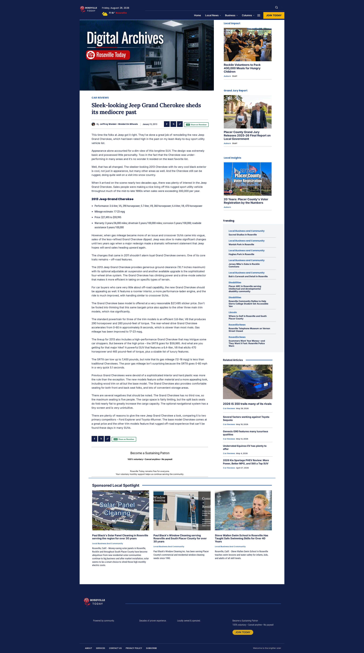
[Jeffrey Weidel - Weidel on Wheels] (94, 124)
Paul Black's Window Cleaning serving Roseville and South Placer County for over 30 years (180, 538)
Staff (234, 76)
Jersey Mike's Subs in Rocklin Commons (244, 265)
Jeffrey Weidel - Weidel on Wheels (119, 124)
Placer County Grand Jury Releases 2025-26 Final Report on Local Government (247, 135)
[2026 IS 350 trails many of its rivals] (247, 382)
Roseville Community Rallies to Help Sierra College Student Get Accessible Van (248, 304)
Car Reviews (100, 98)
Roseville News (237, 325)
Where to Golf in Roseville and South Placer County (248, 317)
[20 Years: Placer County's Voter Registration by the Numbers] (248, 179)
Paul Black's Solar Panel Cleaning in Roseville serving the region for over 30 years (120, 537)
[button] (276, 7)
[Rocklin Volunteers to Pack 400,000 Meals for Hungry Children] (248, 44)
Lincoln (233, 312)
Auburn (227, 76)
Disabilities (235, 282)
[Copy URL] (180, 124)
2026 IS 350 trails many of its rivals (247, 404)
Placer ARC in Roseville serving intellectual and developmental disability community (245, 289)
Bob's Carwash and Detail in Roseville (248, 276)
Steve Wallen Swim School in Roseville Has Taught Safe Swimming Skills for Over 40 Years (241, 538)
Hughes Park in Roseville (241, 254)
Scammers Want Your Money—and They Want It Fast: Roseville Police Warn (247, 343)
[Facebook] (167, 124)
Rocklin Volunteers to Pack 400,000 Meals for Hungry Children (242, 68)
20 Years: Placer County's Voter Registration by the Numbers (246, 201)
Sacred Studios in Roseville (243, 234)
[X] (173, 124)
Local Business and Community (246, 231)
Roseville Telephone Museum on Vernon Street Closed (249, 329)
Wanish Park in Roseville (241, 244)
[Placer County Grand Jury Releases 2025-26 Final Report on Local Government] (248, 111)
